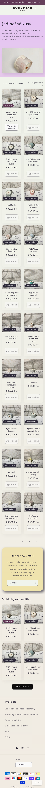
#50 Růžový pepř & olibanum (33, 160)
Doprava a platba (13, 720)
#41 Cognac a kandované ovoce (11, 385)
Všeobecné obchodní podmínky (20, 709)
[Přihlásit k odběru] (35, 583)
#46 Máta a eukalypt (33, 250)
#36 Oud (11, 472)
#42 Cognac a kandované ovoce (33, 339)
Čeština (21, 764)
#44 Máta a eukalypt (33, 294)
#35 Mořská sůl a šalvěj (33, 473)
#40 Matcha (33, 382)
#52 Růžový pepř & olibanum (33, 113)
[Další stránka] (36, 541)
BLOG (7, 737)
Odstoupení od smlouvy (16, 726)
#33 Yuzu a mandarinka (33, 517)
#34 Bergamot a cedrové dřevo (11, 517)
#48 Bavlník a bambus (33, 206)
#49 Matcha (11, 205)
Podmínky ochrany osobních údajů (21, 714)
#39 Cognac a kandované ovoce (11, 114)
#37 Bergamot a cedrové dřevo (33, 430)
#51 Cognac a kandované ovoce (11, 161)
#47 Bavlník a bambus (11, 250)
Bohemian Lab (19, 787)
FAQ (7, 731)
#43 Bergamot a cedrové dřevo (11, 338)
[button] (3, 9)
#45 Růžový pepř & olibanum (11, 294)
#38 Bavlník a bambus (11, 430)
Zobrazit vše (22, 686)
